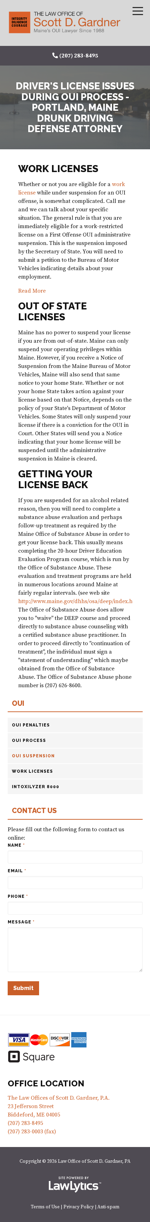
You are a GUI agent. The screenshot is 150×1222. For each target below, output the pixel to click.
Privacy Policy (78, 1207)
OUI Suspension (33, 755)
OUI (18, 703)
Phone (18, 896)
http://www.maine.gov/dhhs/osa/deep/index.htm (78, 601)
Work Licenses (32, 771)
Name (16, 845)
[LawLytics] (75, 1184)
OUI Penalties (31, 725)
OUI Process (29, 740)
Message (21, 922)
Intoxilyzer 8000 (35, 786)
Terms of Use (45, 1207)
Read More (32, 290)
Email (17, 870)
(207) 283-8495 (78, 55)
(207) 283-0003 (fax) (32, 1131)
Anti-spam (108, 1207)
